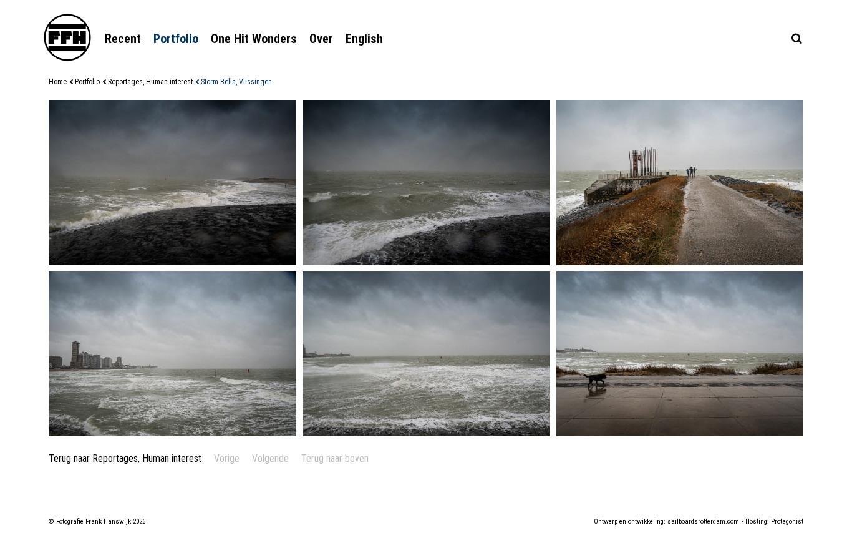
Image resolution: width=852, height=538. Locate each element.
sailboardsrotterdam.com (703, 521)
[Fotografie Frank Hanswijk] (67, 37)
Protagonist (787, 521)
